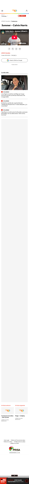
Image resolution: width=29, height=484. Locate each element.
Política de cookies (8, 441)
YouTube (14, 427)
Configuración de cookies (19, 441)
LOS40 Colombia (14, 10)
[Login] (26, 10)
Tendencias (14, 21)
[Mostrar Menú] (2, 11)
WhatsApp (16, 48)
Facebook (9, 48)
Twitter (12, 48)
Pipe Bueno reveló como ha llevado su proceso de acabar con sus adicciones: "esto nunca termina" (14, 113)
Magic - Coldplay (20, 416)
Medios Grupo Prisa (14, 453)
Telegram (19, 48)
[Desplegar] (14, 475)
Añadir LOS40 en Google (16, 60)
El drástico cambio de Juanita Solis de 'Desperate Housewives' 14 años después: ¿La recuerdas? (14, 104)
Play (27, 481)
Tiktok (8, 427)
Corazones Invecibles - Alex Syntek (7, 416)
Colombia (3, 16)
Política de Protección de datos (18, 440)
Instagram (11, 427)
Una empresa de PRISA (14, 448)
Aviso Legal (6, 440)
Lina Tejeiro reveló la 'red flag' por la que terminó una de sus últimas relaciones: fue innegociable (13, 95)
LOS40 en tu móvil (14, 443)
